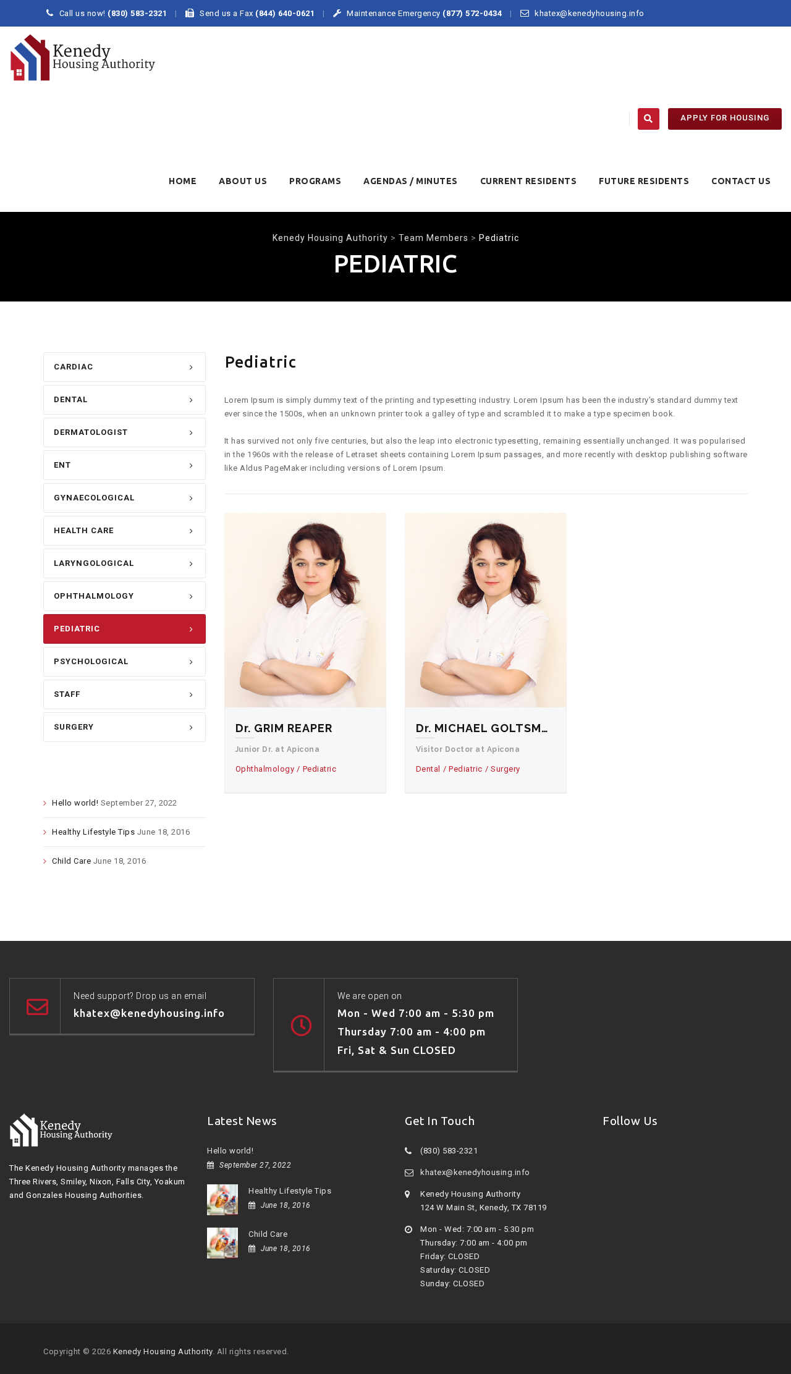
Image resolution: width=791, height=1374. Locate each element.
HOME (183, 181)
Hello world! (75, 802)
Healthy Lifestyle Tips (93, 832)
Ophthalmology (94, 596)
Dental (71, 399)
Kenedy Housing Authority (163, 1351)
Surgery (74, 726)
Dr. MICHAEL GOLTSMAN (486, 728)
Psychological (91, 661)
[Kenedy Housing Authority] (82, 57)
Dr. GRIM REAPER (283, 728)
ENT (62, 465)
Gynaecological (94, 497)
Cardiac (73, 366)
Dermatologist (91, 432)
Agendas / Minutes (410, 181)
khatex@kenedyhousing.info (475, 1172)
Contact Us (741, 181)
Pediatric (77, 628)
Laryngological (94, 563)
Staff (67, 694)
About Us (243, 181)
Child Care (71, 861)
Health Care (84, 530)
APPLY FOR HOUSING (724, 117)
